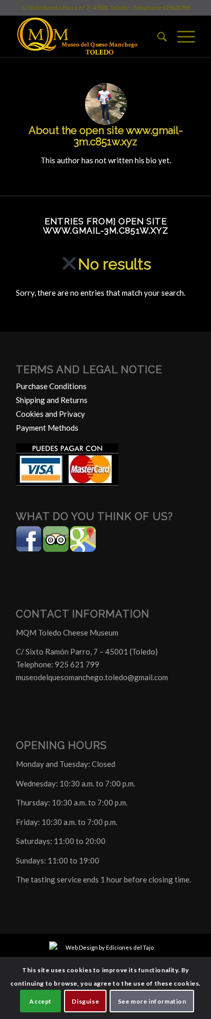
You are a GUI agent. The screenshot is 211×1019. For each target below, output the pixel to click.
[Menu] (181, 36)
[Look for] (157, 36)
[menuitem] (157, 36)
